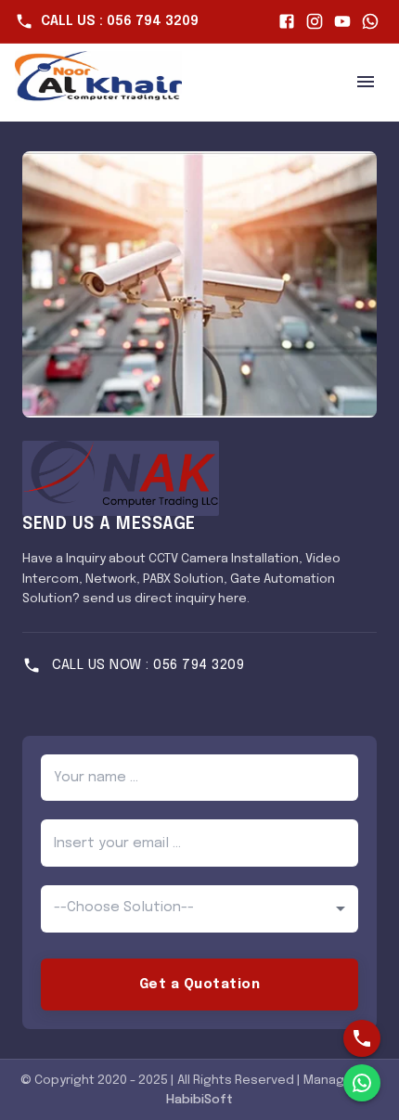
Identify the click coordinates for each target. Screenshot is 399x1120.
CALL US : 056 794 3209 (120, 21)
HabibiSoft (199, 1099)
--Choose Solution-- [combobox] (124, 907)
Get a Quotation (200, 984)
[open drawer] (365, 81)
